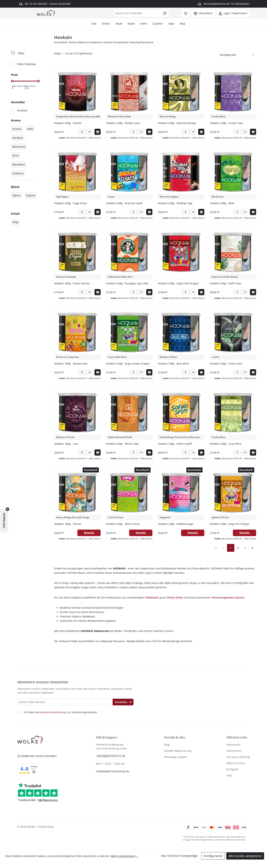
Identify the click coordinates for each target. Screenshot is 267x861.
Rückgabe (232, 769)
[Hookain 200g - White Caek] (129, 412)
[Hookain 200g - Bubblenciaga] (181, 493)
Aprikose (17, 137)
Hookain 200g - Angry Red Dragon (178, 283)
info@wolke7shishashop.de (112, 771)
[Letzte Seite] (252, 548)
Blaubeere (18, 164)
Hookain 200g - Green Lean (226, 363)
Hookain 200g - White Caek (122, 443)
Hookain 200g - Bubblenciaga (175, 524)
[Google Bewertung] (28, 772)
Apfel (30, 129)
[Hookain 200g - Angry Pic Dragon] (233, 493)
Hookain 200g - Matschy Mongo (177, 123)
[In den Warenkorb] (97, 132)
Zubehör (158, 23)
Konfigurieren (213, 856)
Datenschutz (234, 750)
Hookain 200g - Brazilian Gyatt (124, 203)
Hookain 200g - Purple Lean (226, 123)
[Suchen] (164, 13)
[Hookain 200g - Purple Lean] (233, 92)
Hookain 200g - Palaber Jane (123, 123)
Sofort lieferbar (26, 64)
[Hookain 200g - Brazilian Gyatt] (129, 172)
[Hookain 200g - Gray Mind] (233, 412)
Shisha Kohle (175, 597)
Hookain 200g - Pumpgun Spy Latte (127, 283)
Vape (171, 23)
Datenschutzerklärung (52, 712)
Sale (93, 23)
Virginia (30, 195)
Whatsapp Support (175, 757)
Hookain (22, 110)
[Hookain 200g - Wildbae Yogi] (181, 172)
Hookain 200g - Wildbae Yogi (175, 203)
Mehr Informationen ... (124, 856)
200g (15, 222)
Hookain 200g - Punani (67, 524)
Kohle (143, 23)
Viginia (16, 195)
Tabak (118, 23)
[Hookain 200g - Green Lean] (233, 332)
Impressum (233, 744)
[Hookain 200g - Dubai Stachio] (77, 252)
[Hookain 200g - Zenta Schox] (129, 493)
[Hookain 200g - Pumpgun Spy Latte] (129, 252)
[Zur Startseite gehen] (46, 12)
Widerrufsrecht (235, 763)
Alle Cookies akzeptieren (245, 856)
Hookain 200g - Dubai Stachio (72, 283)
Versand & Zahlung (238, 757)
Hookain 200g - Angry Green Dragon (128, 363)
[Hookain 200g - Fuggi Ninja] (77, 172)
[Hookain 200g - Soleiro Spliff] (181, 412)
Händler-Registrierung (177, 750)
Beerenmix (18, 146)
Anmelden (121, 702)
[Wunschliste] (186, 13)
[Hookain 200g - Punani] (77, 493)
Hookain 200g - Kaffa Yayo (225, 283)
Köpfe (131, 23)
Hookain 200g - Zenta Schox (122, 524)
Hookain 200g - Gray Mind (225, 443)
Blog (182, 23)
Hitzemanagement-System (228, 597)
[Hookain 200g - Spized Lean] (77, 332)
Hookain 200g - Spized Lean (71, 363)
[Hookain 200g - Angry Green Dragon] (129, 332)
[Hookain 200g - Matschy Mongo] (181, 92)
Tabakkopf (151, 597)
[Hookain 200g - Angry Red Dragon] (181, 252)
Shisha (106, 23)
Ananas (16, 129)
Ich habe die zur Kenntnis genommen (60, 712)
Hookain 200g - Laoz (66, 443)
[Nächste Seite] (245, 548)
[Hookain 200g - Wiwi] (233, 172)
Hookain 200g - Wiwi (222, 203)
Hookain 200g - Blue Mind (173, 363)
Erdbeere (18, 173)
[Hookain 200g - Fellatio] (77, 92)
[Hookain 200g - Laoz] (77, 412)
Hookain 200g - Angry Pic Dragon (229, 524)
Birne (15, 155)
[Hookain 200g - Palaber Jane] (129, 92)
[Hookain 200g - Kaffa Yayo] (233, 252)
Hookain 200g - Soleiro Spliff (175, 443)
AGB (229, 775)
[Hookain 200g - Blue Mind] (181, 332)
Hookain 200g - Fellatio (68, 123)
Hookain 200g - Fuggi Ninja (70, 203)
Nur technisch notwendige (179, 856)
